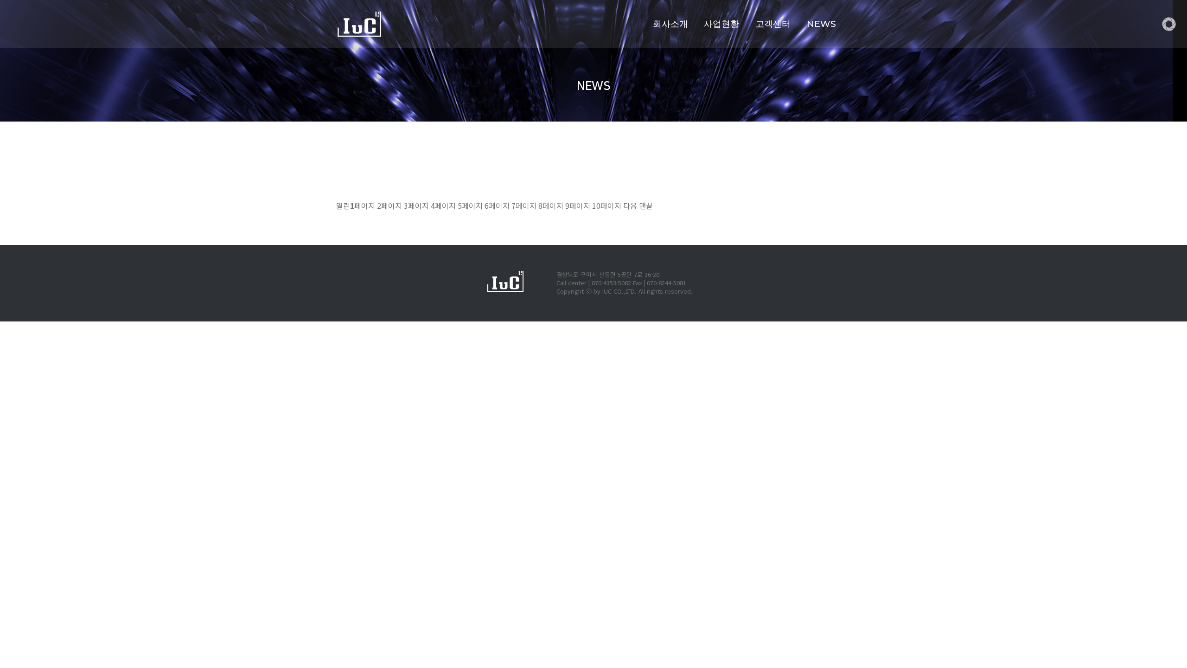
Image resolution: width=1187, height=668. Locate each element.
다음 (630, 205)
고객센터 (773, 23)
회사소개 (670, 23)
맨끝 (646, 205)
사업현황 (721, 23)
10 (606, 205)
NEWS (821, 23)
